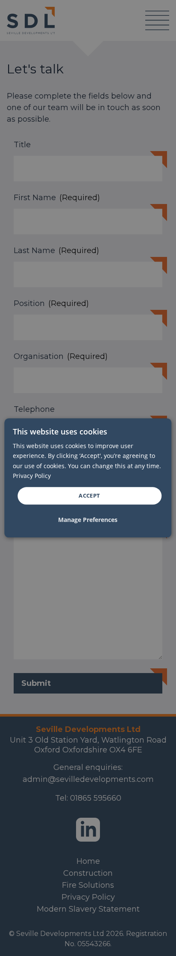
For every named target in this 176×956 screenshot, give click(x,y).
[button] (87, 520)
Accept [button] (89, 495)
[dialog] (87, 477)
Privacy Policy (32, 476)
